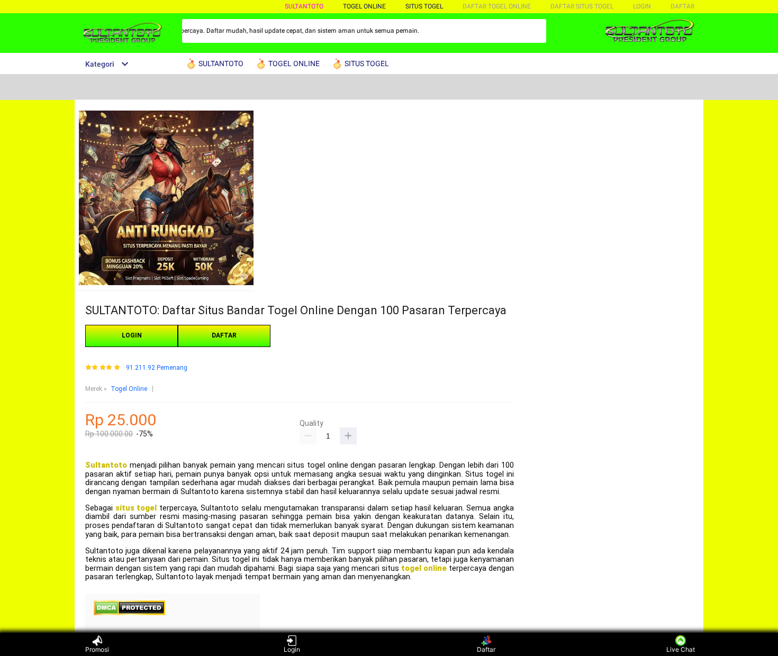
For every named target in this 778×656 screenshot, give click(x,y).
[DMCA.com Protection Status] (129, 613)
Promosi (97, 649)
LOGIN (642, 6)
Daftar (486, 649)
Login (292, 649)
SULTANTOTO (304, 6)
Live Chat (680, 649)
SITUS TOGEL (424, 6)
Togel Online (129, 389)
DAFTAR (682, 6)
